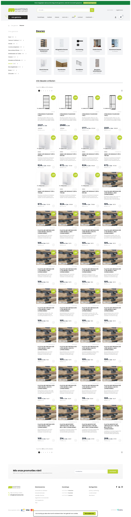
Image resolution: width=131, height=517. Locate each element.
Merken (49, 17)
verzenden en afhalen (41, 490)
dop (36, 502)
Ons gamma (14, 25)
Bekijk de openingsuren (90, 2)
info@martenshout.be (17, 495)
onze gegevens (39, 500)
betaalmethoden (40, 493)
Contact (80, 17)
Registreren (119, 10)
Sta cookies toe (89, 513)
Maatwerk (89, 17)
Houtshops (41, 17)
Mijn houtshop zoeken (16, 493)
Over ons (64, 17)
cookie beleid (92, 493)
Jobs (73, 17)
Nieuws (57, 17)
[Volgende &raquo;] (52, 91)
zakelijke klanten (39, 495)
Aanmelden (110, 10)
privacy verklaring (94, 490)
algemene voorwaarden (42, 498)
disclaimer (92, 495)
